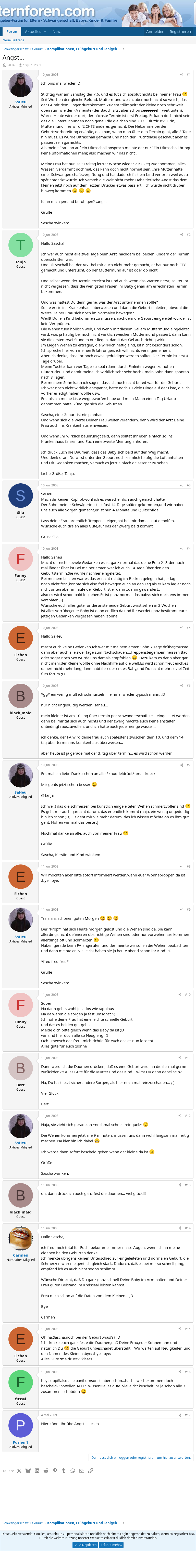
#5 (189, 628)
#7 (189, 765)
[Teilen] (181, 75)
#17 (188, 1415)
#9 (189, 909)
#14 (188, 1228)
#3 (189, 485)
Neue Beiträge (13, 40)
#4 (189, 548)
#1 (189, 74)
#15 (188, 1329)
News (57, 31)
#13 (188, 1185)
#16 (188, 1372)
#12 (188, 1116)
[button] (45, 31)
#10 (188, 994)
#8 (189, 866)
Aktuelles (33, 31)
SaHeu (12, 65)
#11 (188, 1058)
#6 (189, 685)
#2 (189, 234)
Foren (11, 31)
